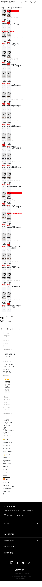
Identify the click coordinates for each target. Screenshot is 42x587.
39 (2, 17)
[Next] (7, 384)
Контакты (9, 534)
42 (7, 18)
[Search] (22, 2)
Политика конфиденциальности (21, 576)
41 (12, 38)
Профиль (8, 553)
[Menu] (40, 2)
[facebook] (17, 562)
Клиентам (9, 547)
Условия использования (21, 573)
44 (14, 17)
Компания (9, 540)
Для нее (9, 515)
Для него (20, 515)
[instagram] (11, 562)
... (10, 329)
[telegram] (23, 563)
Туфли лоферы (4, 20)
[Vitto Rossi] (8, 2)
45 (17, 17)
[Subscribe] (36, 523)
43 (12, 17)
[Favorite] (26, 2)
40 (5, 17)
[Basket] (35, 2)
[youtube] (30, 562)
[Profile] (31, 2)
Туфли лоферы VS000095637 (10, 382)
